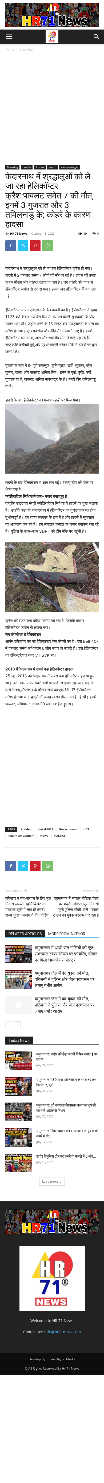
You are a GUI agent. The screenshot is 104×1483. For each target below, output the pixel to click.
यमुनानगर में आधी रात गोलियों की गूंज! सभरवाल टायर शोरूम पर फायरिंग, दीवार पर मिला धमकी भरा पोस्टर (66, 954)
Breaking (26, 49)
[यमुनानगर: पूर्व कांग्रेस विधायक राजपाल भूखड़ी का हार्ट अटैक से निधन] (18, 1112)
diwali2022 (45, 829)
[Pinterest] (35, 245)
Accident (27, 829)
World (52, 167)
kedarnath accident (21, 836)
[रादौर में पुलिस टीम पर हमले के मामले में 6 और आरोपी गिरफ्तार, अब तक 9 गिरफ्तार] (18, 1163)
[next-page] (17, 1024)
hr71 (86, 829)
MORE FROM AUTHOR (66, 934)
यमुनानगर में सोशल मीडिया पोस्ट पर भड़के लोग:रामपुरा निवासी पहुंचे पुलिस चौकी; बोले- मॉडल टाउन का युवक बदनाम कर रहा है (76, 907)
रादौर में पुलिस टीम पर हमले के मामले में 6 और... (66, 1156)
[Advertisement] (52, 109)
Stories (39, 167)
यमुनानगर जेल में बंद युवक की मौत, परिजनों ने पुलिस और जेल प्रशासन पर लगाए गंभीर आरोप (64, 979)
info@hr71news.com (62, 1331)
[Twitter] (23, 245)
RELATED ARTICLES (25, 934)
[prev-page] (8, 1024)
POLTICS (60, 836)
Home (9, 49)
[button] (9, 37)
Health (26, 167)
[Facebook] (10, 245)
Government (68, 829)
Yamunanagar (69, 167)
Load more (50, 1181)
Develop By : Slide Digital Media (52, 1359)
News (44, 836)
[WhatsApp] (47, 245)
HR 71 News (18, 233)
